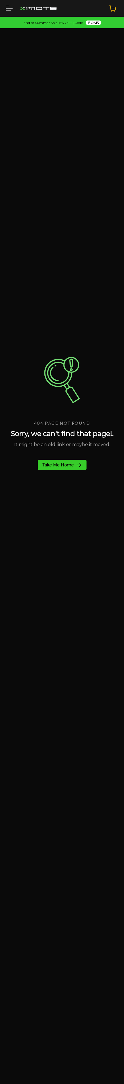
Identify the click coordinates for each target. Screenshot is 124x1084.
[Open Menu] (9, 8)
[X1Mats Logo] (38, 8)
